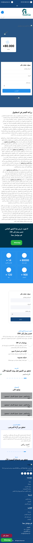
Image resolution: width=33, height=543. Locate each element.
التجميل (29, 501)
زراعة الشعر (28, 499)
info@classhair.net (5, 2)
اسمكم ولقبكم (27, 68)
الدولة (29, 75)
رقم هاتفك (28, 82)
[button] (25, 378)
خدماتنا (29, 512)
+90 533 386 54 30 (25, 2)
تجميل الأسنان (28, 504)
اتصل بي (16, 90)
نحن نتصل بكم (28, 517)
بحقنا (30, 481)
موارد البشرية (28, 486)
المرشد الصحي (27, 514)
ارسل (20, 319)
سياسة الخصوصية (27, 489)
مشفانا (29, 484)
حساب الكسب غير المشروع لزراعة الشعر (22, 491)
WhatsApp (17, 242)
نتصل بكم (6, 535)
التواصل (29, 519)
